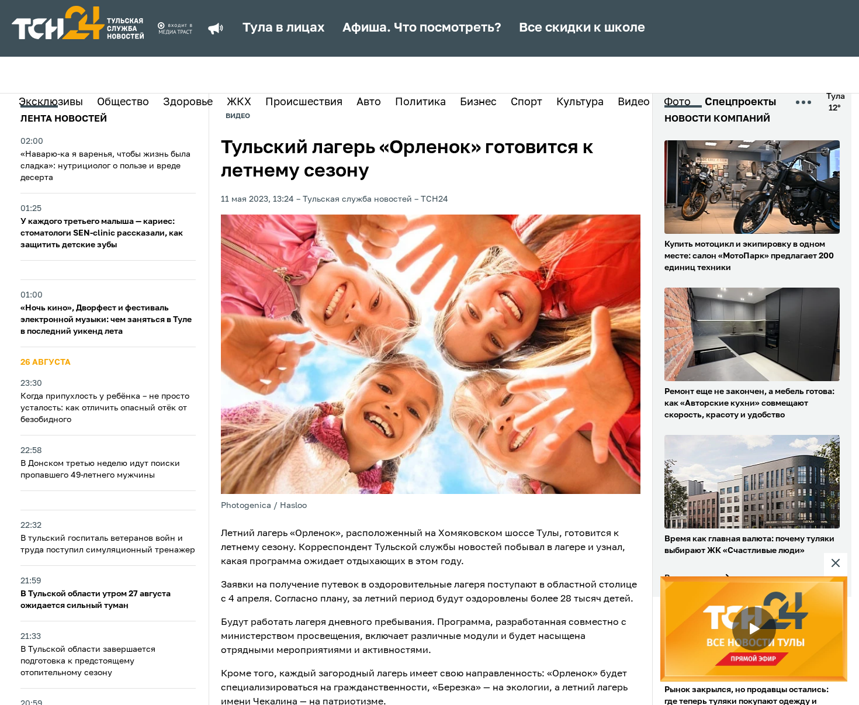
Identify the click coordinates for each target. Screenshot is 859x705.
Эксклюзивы (51, 102)
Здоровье (188, 102)
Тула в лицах (284, 28)
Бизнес (478, 102)
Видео (634, 102)
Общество (123, 102)
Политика (420, 102)
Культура (580, 102)
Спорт (526, 102)
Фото (677, 102)
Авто (368, 102)
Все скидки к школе (582, 28)
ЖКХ (239, 102)
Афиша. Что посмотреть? (421, 28)
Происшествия (303, 102)
